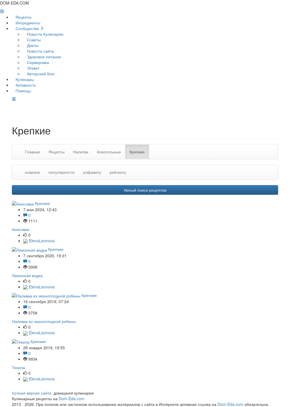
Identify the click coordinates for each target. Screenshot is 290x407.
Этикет (32, 68)
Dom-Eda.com (71, 398)
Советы (33, 39)
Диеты (32, 45)
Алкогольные (109, 152)
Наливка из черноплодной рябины (44, 321)
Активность (25, 85)
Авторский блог (40, 73)
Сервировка (37, 62)
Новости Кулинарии (44, 34)
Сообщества (27, 28)
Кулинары (24, 79)
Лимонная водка (27, 275)
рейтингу (118, 172)
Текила (18, 367)
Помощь (22, 90)
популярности (61, 172)
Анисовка (20, 229)
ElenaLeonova (41, 240)
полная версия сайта (31, 393)
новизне (32, 172)
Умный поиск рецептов (145, 190)
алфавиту (92, 172)
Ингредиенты (27, 22)
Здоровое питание (43, 56)
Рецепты (22, 17)
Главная (32, 152)
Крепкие (137, 152)
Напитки (80, 152)
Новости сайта (40, 51)
